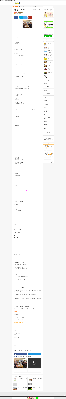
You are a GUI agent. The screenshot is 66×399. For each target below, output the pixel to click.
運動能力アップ (46, 121)
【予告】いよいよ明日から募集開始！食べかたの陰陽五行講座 (48, 134)
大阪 (52, 153)
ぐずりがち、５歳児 (46, 86)
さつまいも (46, 146)
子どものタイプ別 (46, 104)
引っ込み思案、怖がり (46, 110)
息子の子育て (45, 111)
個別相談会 (45, 100)
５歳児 (52, 161)
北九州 (15, 13)
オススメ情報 (45, 90)
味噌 (17, 13)
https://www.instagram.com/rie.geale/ (18, 322)
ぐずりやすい (45, 87)
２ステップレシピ (48, 161)
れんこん (51, 146)
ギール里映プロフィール (47, 93)
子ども (47, 154)
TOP (13, 6)
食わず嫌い (45, 128)
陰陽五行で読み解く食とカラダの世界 (48, 139)
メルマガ (45, 97)
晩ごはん (45, 114)
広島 (51, 154)
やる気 (48, 146)
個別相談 (45, 153)
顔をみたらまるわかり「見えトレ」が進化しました (48, 136)
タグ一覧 (52, 162)
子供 (49, 154)
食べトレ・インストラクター (20, 12)
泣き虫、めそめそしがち (47, 117)
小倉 (22, 13)
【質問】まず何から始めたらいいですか (48, 138)
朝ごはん (47, 155)
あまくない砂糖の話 (46, 145)
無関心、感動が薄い (46, 118)
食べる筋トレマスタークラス (47, 124)
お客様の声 (45, 83)
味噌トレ (20, 13)
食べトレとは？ (16, 6)
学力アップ (45, 107)
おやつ (50, 145)
